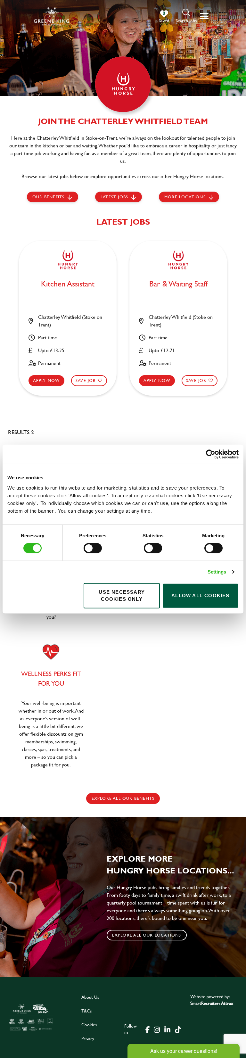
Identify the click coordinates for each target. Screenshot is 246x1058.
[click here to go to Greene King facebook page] (148, 1029)
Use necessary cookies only (122, 595)
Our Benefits (48, 197)
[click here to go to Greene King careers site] (31, 1017)
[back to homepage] (51, 16)
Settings (217, 571)
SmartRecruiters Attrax (211, 1003)
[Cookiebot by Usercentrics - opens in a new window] (211, 454)
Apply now (46, 380)
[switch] (93, 548)
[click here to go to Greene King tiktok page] (178, 1029)
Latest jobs (114, 197)
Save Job (86, 380)
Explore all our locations (146, 935)
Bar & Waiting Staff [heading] (178, 284)
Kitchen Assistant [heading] (67, 284)
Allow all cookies (200, 595)
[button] (186, 16)
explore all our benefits (123, 798)
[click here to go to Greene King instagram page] (157, 1029)
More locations (185, 197)
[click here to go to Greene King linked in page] (167, 1029)
